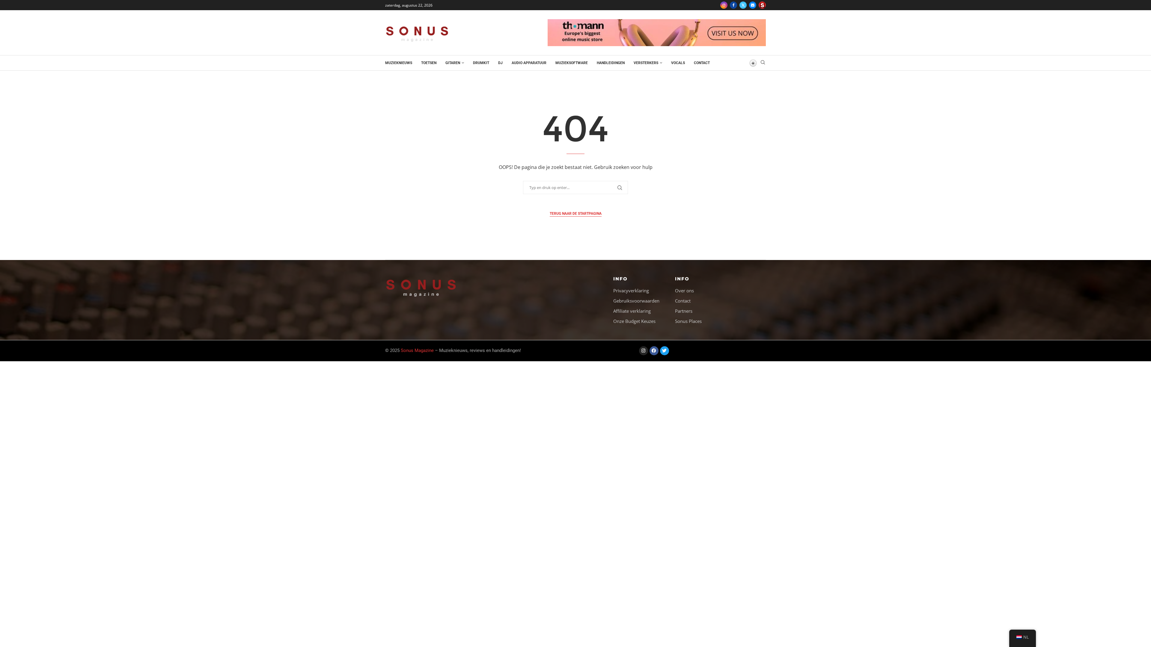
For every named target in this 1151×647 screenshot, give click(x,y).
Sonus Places (688, 321)
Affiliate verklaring (632, 311)
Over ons (684, 290)
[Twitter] (743, 5)
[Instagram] (723, 5)
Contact (702, 63)
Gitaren (452, 63)
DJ (500, 63)
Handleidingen (611, 63)
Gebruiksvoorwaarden (636, 301)
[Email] (752, 5)
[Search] (763, 63)
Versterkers (646, 63)
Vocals (678, 63)
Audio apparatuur (529, 63)
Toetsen (428, 63)
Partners (683, 311)
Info (620, 278)
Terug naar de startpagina (576, 213)
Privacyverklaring (631, 290)
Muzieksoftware (571, 63)
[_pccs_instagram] (762, 5)
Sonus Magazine (417, 350)
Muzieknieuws (398, 63)
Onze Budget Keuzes (634, 321)
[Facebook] (733, 5)
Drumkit (481, 63)
